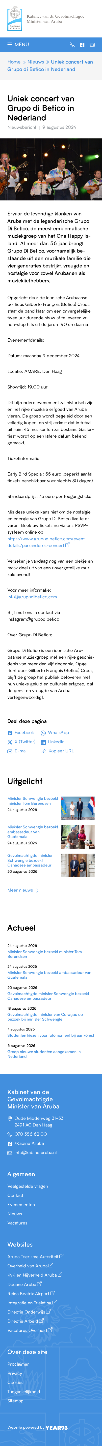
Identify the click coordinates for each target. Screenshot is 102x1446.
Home (14, 62)
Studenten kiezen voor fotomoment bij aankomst (50, 1036)
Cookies (15, 1383)
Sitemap (15, 1401)
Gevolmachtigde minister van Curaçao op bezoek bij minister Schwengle (45, 1017)
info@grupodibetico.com (32, 597)
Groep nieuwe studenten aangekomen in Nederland (44, 1054)
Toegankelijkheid (23, 1392)
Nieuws (35, 62)
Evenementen (21, 1205)
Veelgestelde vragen (27, 1186)
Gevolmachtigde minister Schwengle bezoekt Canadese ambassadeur (30, 860)
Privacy (14, 1373)
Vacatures (17, 1223)
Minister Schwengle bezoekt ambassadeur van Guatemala (32, 832)
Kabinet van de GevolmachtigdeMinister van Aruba (55, 18)
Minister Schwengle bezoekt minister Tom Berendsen (32, 801)
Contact (15, 1195)
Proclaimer (18, 1364)
